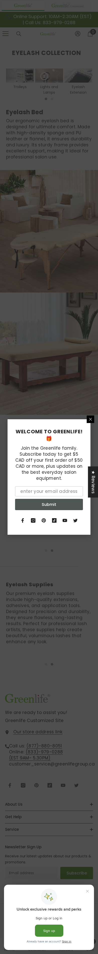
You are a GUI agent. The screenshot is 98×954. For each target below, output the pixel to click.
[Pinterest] (43, 520)
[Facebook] (22, 520)
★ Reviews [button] (93, 482)
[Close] (90, 419)
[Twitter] (75, 520)
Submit (49, 504)
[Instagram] (33, 520)
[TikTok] (54, 520)
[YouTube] (65, 520)
